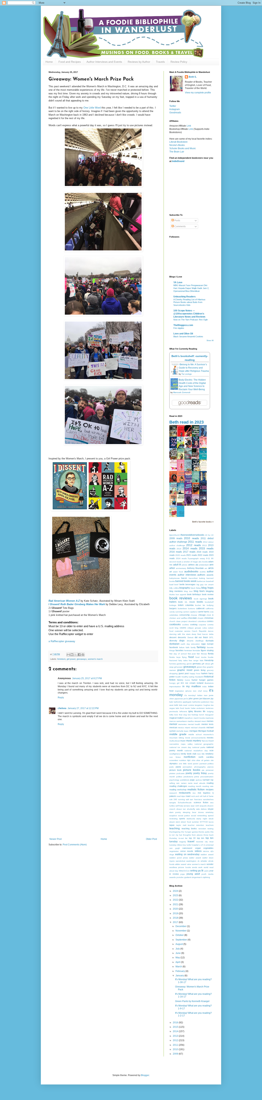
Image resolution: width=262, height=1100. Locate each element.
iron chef (197, 691)
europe (210, 644)
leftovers (183, 711)
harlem (204, 673)
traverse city (202, 842)
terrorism (202, 829)
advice (184, 565)
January (180, 975)
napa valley (186, 744)
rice (194, 793)
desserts (182, 637)
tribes (179, 845)
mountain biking (176, 738)
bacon (184, 578)
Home (49, 61)
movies (210, 737)
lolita (171, 715)
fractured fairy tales (178, 660)
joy (212, 698)
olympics (173, 763)
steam (172, 822)
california (209, 608)
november (173, 760)
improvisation (175, 686)
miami (187, 727)
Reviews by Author (139, 61)
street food (186, 822)
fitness (204, 654)
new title (200, 754)
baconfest (193, 578)
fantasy (201, 647)
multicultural (174, 741)
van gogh (174, 848)
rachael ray (208, 780)
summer (195, 822)
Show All (210, 340)
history (180, 680)
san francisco (196, 799)
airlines (191, 565)
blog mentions (176, 591)
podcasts (180, 773)
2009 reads (175, 538)
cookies (185, 625)
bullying (210, 605)
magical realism (176, 718)
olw (212, 760)
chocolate (192, 618)
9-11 (208, 558)
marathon (188, 718)
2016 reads (175, 551)
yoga (182, 874)
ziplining (206, 877)
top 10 (192, 838)
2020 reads (180, 555)
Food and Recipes (69, 61)
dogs (182, 640)
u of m (202, 845)
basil (171, 584)
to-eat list (183, 838)
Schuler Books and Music (182, 148)
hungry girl (174, 683)
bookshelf (209, 602)
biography (184, 588)
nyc (189, 760)
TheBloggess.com (183, 325)
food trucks (200, 657)
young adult (193, 874)
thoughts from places (193, 835)
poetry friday (200, 773)
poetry (189, 773)
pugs (192, 780)
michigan (193, 731)
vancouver (187, 848)
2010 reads (191, 538)
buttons (191, 608)
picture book (175, 770)
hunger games (206, 680)
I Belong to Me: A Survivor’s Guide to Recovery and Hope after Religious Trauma (194, 367)
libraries (198, 711)
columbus (202, 621)
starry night (201, 819)
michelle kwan (182, 731)
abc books (203, 562)
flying (184, 657)
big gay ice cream (205, 584)
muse (182, 741)
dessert (172, 637)
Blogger (145, 1075)
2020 (176, 908)
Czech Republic (199, 631)
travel (191, 841)
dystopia (209, 640)
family (193, 647)
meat (203, 721)
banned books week (185, 581)
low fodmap (193, 715)
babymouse (174, 578)
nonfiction (189, 756)
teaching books (189, 828)
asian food (178, 572)
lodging (210, 711)
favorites (179, 650)
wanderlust (180, 861)
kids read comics (186, 705)
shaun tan (181, 809)
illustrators (209, 683)
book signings (200, 599)
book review (208, 594)
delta (211, 634)
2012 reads (193, 545)
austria (203, 572)
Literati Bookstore (178, 142)
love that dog (180, 715)
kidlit (176, 705)
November (181, 930)
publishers (184, 780)
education (195, 644)
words (194, 867)
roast (188, 796)
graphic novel (184, 670)
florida (210, 653)
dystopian (174, 644)
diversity (173, 640)
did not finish (201, 637)
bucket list (200, 605)
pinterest (209, 770)
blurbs (172, 594)
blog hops (207, 587)
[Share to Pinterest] (83, 655)
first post (192, 654)
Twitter (172, 106)
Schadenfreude (185, 802)
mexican (173, 727)
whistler (204, 861)
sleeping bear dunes (193, 812)
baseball (209, 581)
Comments (180, 226)
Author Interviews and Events (104, 61)
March (179, 966)
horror (187, 680)
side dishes (201, 809)
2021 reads (191, 555)
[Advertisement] (103, 809)
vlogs (171, 854)
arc (206, 568)
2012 (176, 1040)
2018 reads (202, 552)
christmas (208, 618)
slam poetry (175, 812)
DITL (211, 637)
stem (178, 822)
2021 (176, 904)
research (173, 793)
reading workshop (177, 789)
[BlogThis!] (72, 655)
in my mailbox (191, 686)
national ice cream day (180, 747)
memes (210, 721)
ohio (193, 760)
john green (194, 698)
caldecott (200, 608)
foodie (210, 657)
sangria (172, 802)
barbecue (201, 581)
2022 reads (203, 555)
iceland (200, 683)
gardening (181, 664)
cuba (204, 628)
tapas (172, 825)
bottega (172, 605)
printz (196, 777)
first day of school (178, 654)
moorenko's (208, 734)
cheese (194, 615)
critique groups (194, 628)
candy (172, 612)
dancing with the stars (179, 634)
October (179, 935)
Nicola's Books (177, 145)
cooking (193, 624)
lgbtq (190, 711)
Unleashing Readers (184, 296)
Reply (61, 697)
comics (210, 621)
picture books (191, 769)
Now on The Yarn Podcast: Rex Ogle (190, 319)
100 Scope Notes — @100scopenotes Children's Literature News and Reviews (189, 313)
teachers (209, 825)
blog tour (188, 591)
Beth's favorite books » (202, 522)
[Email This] (68, 655)
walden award (207, 854)
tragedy (182, 842)
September (181, 939)
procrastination (206, 777)
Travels (160, 61)
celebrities (173, 615)
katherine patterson (201, 702)
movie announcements (195, 738)
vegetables (208, 848)
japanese (179, 699)
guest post (184, 673)
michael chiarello (198, 727)
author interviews (187, 574)
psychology (174, 780)
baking (202, 578)
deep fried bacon (200, 634)
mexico (181, 727)
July (177, 948)
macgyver (209, 715)
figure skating (207, 650)
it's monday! (190, 695)
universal (209, 845)
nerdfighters (174, 754)
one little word (185, 764)
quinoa (199, 780)
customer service (182, 631)
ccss (211, 612)
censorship (184, 615)
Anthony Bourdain (195, 568)
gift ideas (206, 664)
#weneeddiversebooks (192, 535)
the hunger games (189, 832)
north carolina (206, 757)
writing (193, 870)
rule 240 (173, 799)
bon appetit (181, 594)
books (200, 602)
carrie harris (203, 611)
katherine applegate (183, 702)
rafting (172, 783)
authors (201, 574)
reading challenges (178, 786)
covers (183, 628)
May (177, 957)
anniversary (181, 568)
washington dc (193, 861)
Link (189, 125)
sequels (203, 806)
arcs (210, 567)
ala (196, 565)
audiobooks (191, 571)
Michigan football (205, 731)
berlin (182, 584)
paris (171, 767)
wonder (210, 864)
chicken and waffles (178, 618)
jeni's (186, 699)
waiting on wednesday (187, 854)
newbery (209, 754)
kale (171, 702)
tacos (211, 822)
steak (211, 819)
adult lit (177, 564)
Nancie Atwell (207, 741)
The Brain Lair (176, 151)
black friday (196, 588)
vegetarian (174, 851)
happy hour (195, 673)
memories (182, 724)
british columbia (186, 605)
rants (190, 783)
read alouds (199, 783)
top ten (200, 838)
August (179, 944)
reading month (194, 786)
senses (187, 806)
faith (187, 647)
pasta (178, 767)
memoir (173, 724)
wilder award (180, 864)
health (178, 677)
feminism (61, 659)
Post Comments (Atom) (75, 844)
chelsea (62, 708)
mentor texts (207, 724)
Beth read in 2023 (186, 422)
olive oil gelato (203, 760)
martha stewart (194, 721)
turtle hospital (193, 845)
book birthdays (194, 594)
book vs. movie (186, 602)
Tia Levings (186, 374)
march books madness (203, 718)
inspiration (179, 691)
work (200, 867)
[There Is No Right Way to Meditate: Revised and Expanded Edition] (181, 516)
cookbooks (175, 624)
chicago (202, 615)
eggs (203, 644)
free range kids (196, 660)
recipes (209, 789)
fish (198, 654)
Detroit (190, 637)
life (204, 711)
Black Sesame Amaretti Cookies (188, 336)
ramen (184, 783)
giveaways (82, 659)
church (172, 621)
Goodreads (175, 112)
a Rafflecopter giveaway (62, 641)
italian (200, 695)
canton (186, 612)
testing (210, 829)
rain (178, 783)
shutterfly (191, 809)
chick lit (210, 615)
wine (189, 864)
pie (203, 770)
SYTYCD (204, 822)
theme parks (204, 832)
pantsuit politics (206, 764)
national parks (198, 747)
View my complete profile (198, 92)
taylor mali (181, 825)
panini (195, 764)
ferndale (196, 650)
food (191, 656)
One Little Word (92, 107)
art (170, 571)
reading (210, 783)
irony (205, 691)
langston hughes (202, 705)
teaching (174, 828)
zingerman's (197, 877)
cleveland (192, 621)
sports (182, 818)
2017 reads (189, 551)
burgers (173, 608)
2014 (179, 549)
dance (210, 631)
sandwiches (208, 799)
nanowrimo (174, 744)
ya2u (206, 871)
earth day (185, 644)
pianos (210, 767)
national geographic (203, 744)
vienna (206, 851)
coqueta (202, 625)
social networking (199, 816)
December (181, 926)
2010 (176, 1049)
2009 (176, 1053)
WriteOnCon (184, 871)
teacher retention (196, 825)
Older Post (151, 839)
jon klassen (204, 698)
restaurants (185, 792)
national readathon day (196, 751)
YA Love (177, 282)
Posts (177, 220)
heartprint (199, 677)
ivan (206, 695)
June (178, 953)
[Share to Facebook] (79, 655)
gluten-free (201, 667)
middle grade (177, 734)
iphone (188, 691)
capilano (193, 612)
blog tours (199, 591)
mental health (194, 724)
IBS (182, 683)
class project (181, 621)
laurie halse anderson (195, 708)
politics (179, 777)
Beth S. (193, 77)
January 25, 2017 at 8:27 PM (87, 678)
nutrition (182, 760)
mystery (197, 740)
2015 (176, 1027)
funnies (172, 664)
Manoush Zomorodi (181, 392)
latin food (180, 708)
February (180, 971)
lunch (201, 715)
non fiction (175, 757)
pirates (172, 773)
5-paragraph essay (196, 558)
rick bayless (204, 793)
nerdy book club (188, 754)
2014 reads (190, 548)
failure (182, 647)
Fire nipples (178, 328)
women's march (95, 659)
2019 (176, 913)
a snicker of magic (190, 562)
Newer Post (55, 839)
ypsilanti (187, 877)
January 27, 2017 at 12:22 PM (83, 708)
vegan (198, 848)
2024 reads (181, 558)
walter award (195, 858)
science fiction (201, 802)
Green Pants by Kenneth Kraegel (192, 1001)
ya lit (200, 870)
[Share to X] (75, 655)
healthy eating (188, 677)
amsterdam (204, 565)
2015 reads (206, 548)
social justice (184, 816)
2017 (176, 922)
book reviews (180, 598)
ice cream (190, 683)
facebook (173, 647)
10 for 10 (209, 535)
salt (187, 799)
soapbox (173, 816)
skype (210, 809)
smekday (209, 812)
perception (187, 767)
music (189, 740)
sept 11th (195, 806)
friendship (208, 660)
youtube (180, 877)
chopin (201, 618)
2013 (204, 545)
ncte (211, 750)
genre (189, 664)
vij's (211, 851)
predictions (188, 777)
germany (197, 663)
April (178, 962)
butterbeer (182, 608)
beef (176, 584)
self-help (179, 806)
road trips (181, 796)
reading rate (207, 786)
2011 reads (195, 541)
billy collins (174, 588)
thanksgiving (174, 832)
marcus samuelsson (178, 721)
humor (195, 680)
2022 (176, 899)
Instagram (174, 109)
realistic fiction (196, 789)
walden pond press (178, 858)
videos (198, 851)
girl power (71, 659)
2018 (176, 918)
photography (200, 767)
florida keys (174, 657)
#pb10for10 (174, 535)
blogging (209, 591)
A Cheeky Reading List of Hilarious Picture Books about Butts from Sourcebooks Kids (189, 302)
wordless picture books (180, 867)
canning (178, 612)
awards (210, 575)
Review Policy (179, 61)
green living (199, 670)
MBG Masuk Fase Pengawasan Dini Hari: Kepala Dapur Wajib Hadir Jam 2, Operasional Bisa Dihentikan (191, 288)
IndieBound (178, 161)
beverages (190, 584)
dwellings (199, 641)
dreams (190, 641)
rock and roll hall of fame (202, 796)
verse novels (186, 851)
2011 (176, 1045)
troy (184, 845)
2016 (176, 1022)
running (181, 799)
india (204, 686)
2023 (176, 895)
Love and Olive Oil (183, 333)
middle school (195, 734)
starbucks (191, 819)
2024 (176, 891)
